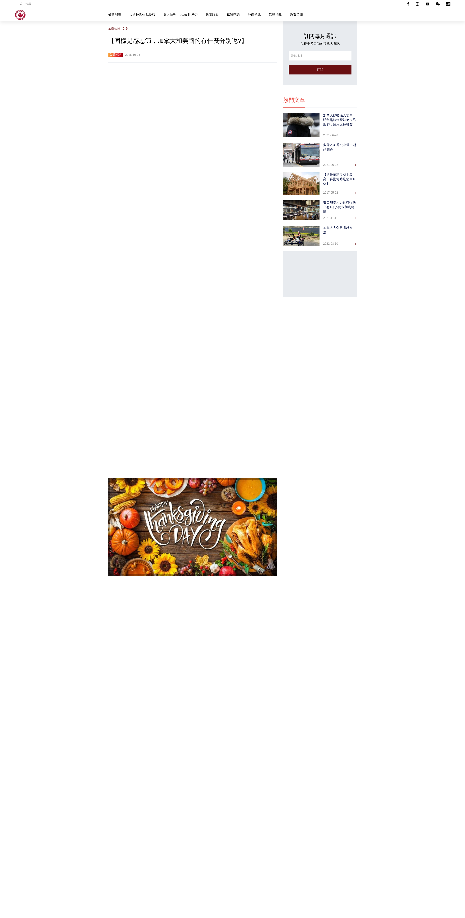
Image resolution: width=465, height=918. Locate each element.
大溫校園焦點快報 (142, 15)
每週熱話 (233, 15)
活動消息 (275, 15)
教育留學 (296, 15)
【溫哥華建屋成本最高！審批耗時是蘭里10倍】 (339, 179)
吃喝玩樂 (212, 15)
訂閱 (320, 69)
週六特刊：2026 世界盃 (180, 15)
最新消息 (114, 15)
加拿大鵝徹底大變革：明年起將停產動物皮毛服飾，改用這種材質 (339, 120)
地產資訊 (254, 15)
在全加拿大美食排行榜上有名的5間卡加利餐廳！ (339, 207)
